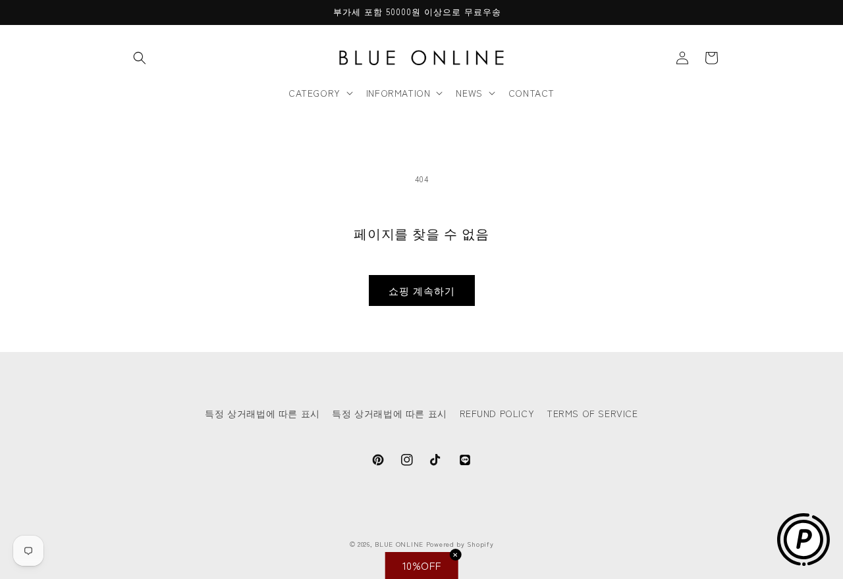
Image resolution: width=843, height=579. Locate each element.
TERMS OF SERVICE (592, 413)
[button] (139, 57)
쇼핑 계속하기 (422, 290)
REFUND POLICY (497, 413)
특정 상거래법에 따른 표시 (262, 413)
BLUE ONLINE (399, 544)
